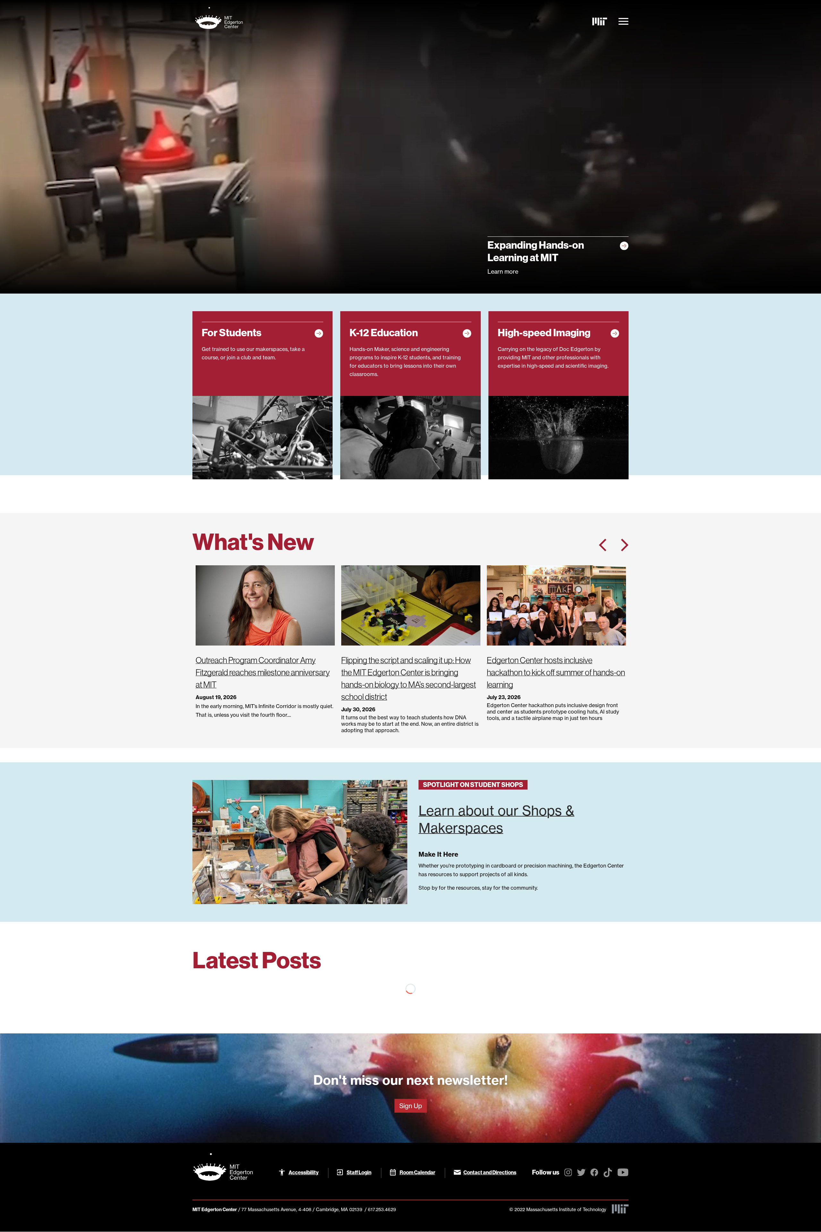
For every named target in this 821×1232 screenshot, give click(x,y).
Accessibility (303, 1172)
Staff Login (359, 1172)
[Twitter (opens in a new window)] (581, 1173)
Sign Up (410, 1106)
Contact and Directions (489, 1172)
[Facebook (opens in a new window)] (594, 1173)
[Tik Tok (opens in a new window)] (608, 1174)
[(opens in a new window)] (599, 21)
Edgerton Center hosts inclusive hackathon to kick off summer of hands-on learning (556, 672)
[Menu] (623, 21)
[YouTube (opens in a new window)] (623, 1173)
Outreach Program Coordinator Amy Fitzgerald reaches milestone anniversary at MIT (263, 672)
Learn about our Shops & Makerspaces (496, 819)
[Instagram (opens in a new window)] (568, 1173)
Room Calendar (417, 1172)
